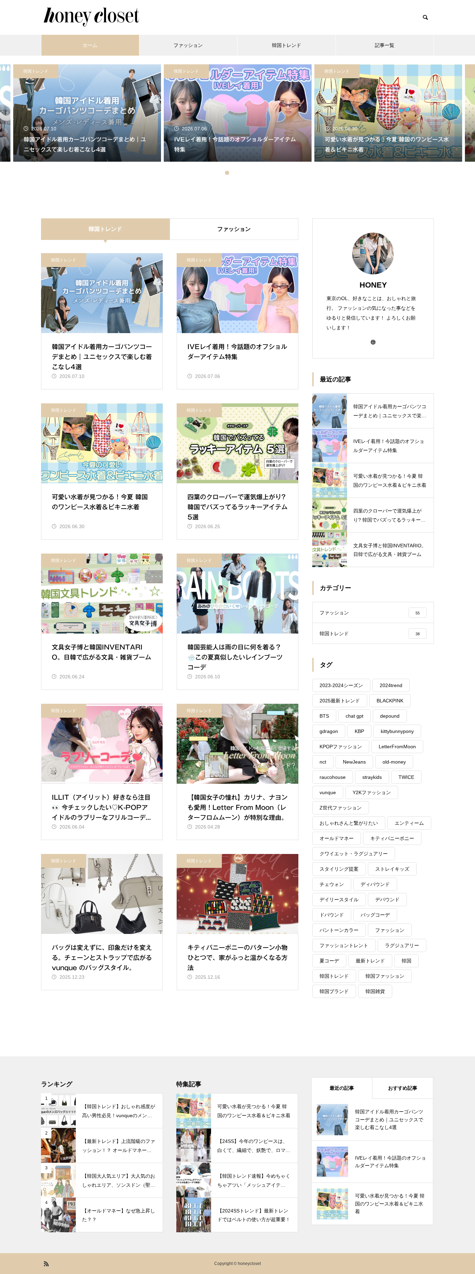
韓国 (406, 960)
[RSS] (46, 1263)
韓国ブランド (334, 991)
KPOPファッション (341, 746)
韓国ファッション (384, 976)
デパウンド (387, 899)
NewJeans (354, 762)
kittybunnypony (397, 731)
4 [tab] (241, 173)
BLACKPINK (390, 700)
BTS (324, 716)
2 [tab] (227, 173)
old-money (394, 762)
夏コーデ (329, 960)
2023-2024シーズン (341, 685)
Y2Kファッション (372, 792)
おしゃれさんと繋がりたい (349, 823)
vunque (328, 792)
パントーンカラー (339, 930)
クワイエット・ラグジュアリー (354, 853)
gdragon (329, 731)
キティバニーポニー (392, 838)
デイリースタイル (339, 899)
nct (323, 762)
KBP (359, 731)
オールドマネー (337, 838)
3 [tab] (234, 173)
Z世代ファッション (341, 808)
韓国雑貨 (375, 991)
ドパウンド (332, 915)
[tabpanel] (238, 113)
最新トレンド (370, 960)
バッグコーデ (375, 915)
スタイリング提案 (339, 869)
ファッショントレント (344, 945)
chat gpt (354, 716)
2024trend (391, 685)
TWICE (406, 777)
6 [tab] (255, 173)
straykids (372, 777)
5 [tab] (248, 173)
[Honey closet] (91, 17)
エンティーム (409, 823)
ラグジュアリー (402, 945)
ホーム (90, 45)
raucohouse (333, 777)
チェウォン (332, 884)
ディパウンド (375, 884)
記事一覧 (384, 45)
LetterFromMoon (397, 746)
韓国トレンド (286, 45)
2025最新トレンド (340, 700)
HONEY (373, 285)
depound (390, 716)
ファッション (188, 45)
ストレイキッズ (392, 869)
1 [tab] (220, 173)
